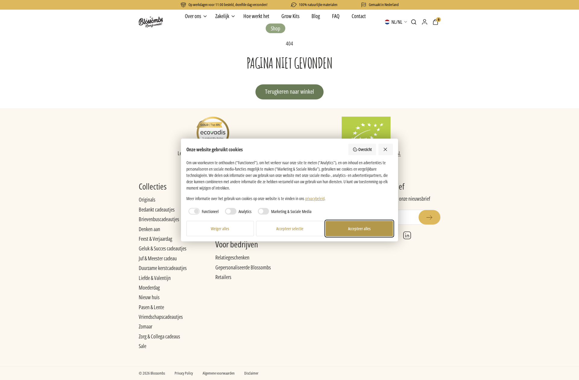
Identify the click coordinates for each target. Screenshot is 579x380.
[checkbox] (202, 211)
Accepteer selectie (289, 228)
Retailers (223, 277)
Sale (142, 346)
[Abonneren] (429, 217)
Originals (147, 199)
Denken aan (149, 229)
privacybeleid (314, 198)
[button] (413, 22)
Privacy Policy (184, 373)
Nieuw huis (149, 297)
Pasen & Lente (151, 307)
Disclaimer (251, 373)
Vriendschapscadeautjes (161, 316)
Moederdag (149, 287)
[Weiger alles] (385, 149)
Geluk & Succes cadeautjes (162, 248)
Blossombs (157, 373)
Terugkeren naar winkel (289, 91)
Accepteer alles (359, 228)
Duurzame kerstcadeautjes (163, 268)
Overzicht (365, 149)
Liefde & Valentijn (155, 277)
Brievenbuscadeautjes (159, 219)
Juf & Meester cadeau (158, 258)
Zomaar (145, 326)
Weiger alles (220, 228)
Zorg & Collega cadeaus (159, 336)
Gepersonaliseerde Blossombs (243, 267)
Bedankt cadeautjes (157, 209)
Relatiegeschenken (232, 257)
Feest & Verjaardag (155, 238)
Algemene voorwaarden (219, 373)
